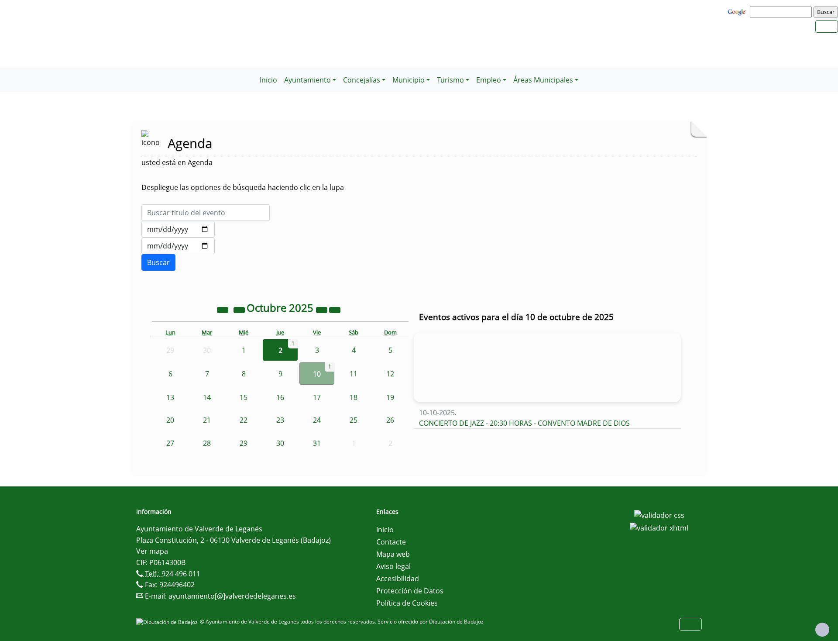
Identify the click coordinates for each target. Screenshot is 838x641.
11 (353, 374)
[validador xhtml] (659, 527)
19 (390, 397)
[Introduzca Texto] (205, 212)
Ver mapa (152, 551)
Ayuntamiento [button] (307, 80)
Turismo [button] (450, 80)
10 (317, 374)
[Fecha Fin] (178, 246)
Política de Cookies (407, 603)
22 (243, 420)
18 (353, 397)
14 (207, 397)
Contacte (391, 542)
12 (390, 374)
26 (390, 420)
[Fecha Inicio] (178, 229)
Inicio (268, 80)
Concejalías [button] (361, 80)
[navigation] (782, 11)
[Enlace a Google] (738, 11)
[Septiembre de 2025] (240, 309)
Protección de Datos (409, 591)
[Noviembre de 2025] (334, 309)
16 (280, 397)
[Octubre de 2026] (322, 309)
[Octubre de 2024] (223, 309)
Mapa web (393, 554)
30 (280, 443)
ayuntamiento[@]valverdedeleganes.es (232, 596)
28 (207, 443)
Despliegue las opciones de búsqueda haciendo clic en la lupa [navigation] (242, 187)
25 (353, 420)
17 (317, 397)
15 (243, 397)
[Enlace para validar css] (659, 514)
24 (317, 420)
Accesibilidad (397, 578)
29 (243, 443)
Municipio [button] (408, 80)
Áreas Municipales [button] (543, 80)
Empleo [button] (488, 80)
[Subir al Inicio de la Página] (822, 630)
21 (207, 420)
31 (317, 443)
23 (280, 420)
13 (170, 397)
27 (170, 443)
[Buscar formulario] (158, 262)
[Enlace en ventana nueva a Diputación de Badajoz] (168, 621)
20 (170, 420)
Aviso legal (393, 566)
